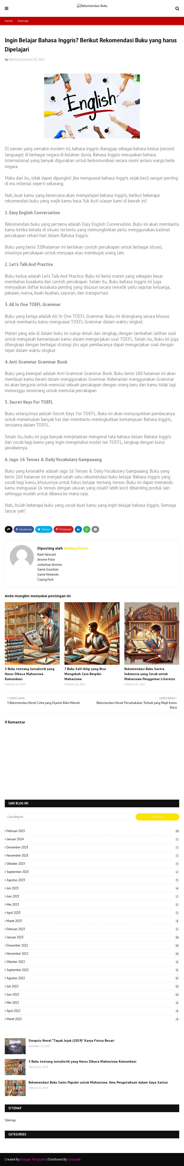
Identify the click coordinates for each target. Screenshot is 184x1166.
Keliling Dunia (18, 59)
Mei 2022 (92, 1003)
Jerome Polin (46, 560)
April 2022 (92, 1011)
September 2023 (92, 872)
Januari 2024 (92, 839)
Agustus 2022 (92, 978)
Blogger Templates (33, 1159)
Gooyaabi (74, 1159)
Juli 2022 (92, 986)
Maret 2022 (92, 1019)
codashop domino (49, 565)
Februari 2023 (92, 929)
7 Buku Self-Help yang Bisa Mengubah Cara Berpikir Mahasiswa (85, 674)
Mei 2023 (92, 905)
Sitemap (23, 21)
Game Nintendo (48, 574)
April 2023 (92, 913)
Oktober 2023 (92, 864)
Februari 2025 (92, 831)
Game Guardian (47, 569)
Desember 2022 (92, 945)
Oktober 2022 (92, 962)
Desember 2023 (92, 847)
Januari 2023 (92, 937)
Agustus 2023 (92, 880)
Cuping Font (45, 579)
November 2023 (92, 855)
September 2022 (92, 970)
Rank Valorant (46, 554)
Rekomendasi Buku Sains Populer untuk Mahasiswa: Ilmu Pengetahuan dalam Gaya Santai (98, 1082)
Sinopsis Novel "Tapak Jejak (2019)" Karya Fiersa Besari (71, 1040)
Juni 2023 (92, 896)
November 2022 (92, 954)
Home (9, 21)
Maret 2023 (92, 921)
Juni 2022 (92, 994)
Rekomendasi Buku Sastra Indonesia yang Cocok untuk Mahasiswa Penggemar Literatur (149, 674)
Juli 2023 (92, 888)
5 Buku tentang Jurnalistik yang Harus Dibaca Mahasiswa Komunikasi (29, 674)
